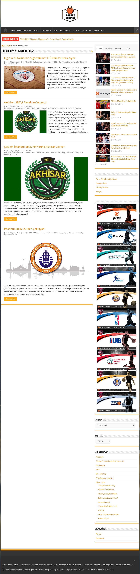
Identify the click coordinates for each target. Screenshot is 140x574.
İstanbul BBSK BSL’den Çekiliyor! (24, 229)
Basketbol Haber (41, 62)
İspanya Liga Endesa (106, 490)
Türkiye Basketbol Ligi (49, 152)
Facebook (100, 538)
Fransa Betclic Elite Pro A (107, 506)
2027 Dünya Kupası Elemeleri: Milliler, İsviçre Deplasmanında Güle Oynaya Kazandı (123, 67)
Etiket (128, 49)
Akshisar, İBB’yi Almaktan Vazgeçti (25, 102)
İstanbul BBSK (53, 62)
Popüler (109, 49)
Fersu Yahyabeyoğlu (12, 62)
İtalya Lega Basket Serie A (108, 498)
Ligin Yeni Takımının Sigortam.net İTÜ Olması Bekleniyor (39, 58)
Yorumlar (118, 49)
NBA (55, 30)
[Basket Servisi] (70, 13)
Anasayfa (5, 30)
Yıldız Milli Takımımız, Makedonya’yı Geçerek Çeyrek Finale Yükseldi (47, 39)
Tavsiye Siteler (101, 183)
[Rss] (135, 560)
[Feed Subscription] (92, 51)
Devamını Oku (10, 92)
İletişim (99, 192)
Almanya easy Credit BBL (107, 494)
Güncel (99, 49)
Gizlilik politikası (102, 187)
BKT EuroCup (65, 30)
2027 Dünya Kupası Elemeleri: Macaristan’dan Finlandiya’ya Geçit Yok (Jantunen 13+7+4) (122, 80)
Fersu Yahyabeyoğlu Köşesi (106, 179)
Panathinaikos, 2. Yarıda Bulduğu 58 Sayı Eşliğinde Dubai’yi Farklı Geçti (123, 159)
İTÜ (60, 62)
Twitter (99, 534)
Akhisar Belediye (12, 108)
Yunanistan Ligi (104, 502)
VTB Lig (101, 510)
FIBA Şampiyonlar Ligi (82, 30)
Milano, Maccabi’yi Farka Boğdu (123, 101)
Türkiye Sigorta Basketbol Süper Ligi (25, 30)
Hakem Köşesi (103, 518)
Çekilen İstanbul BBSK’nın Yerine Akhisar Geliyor (34, 146)
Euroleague (46, 30)
